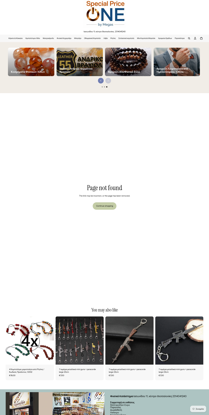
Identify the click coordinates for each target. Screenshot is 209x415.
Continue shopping (104, 206)
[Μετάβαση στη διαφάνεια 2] (104, 86)
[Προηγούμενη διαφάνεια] (60, 340)
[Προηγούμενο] (101, 80)
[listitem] (179, 38)
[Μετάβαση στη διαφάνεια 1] (102, 86)
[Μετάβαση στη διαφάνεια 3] (106, 86)
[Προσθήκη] (49, 360)
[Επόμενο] (108, 80)
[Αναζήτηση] (189, 38)
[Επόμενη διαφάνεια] (99, 340)
